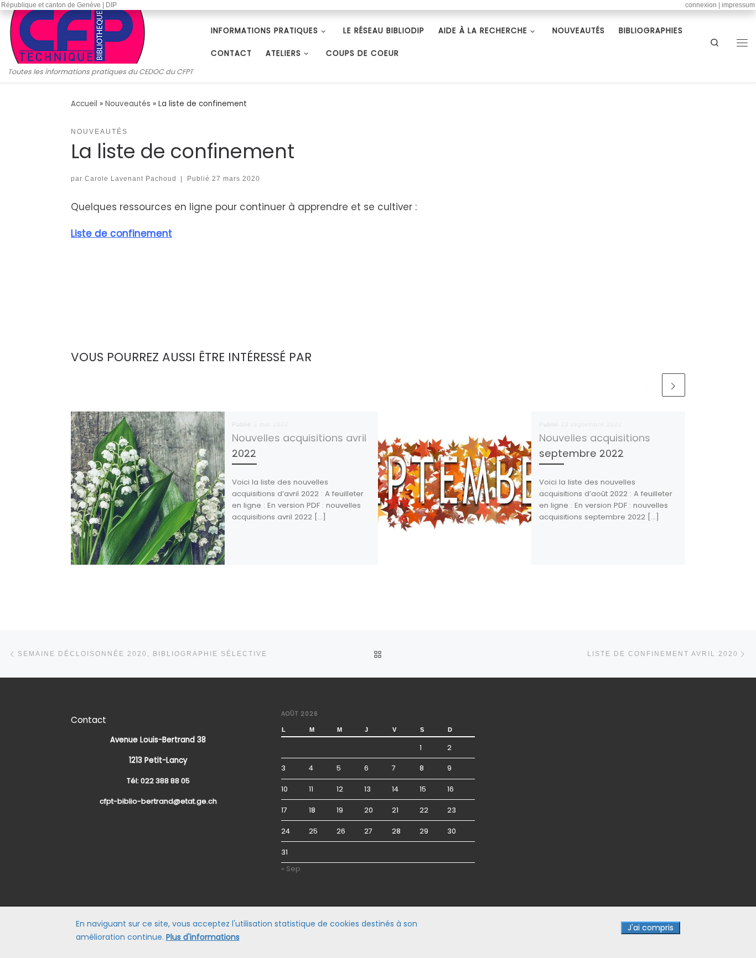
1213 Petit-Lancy (158, 760)
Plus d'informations (203, 937)
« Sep (291, 868)
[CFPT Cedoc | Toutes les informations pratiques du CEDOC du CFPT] (77, 35)
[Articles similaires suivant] (673, 385)
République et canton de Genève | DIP (59, 5)
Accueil (84, 103)
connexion (701, 5)
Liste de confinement (121, 233)
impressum (738, 5)
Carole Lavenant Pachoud (131, 178)
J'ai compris (651, 927)
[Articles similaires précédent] (648, 385)
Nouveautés (128, 103)
